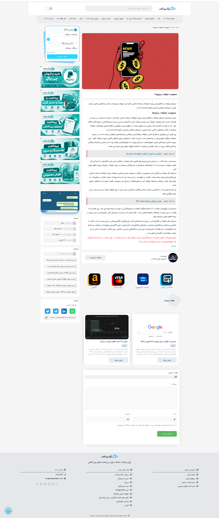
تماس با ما (50, 18)
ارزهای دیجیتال (149, 18)
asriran (173, 246)
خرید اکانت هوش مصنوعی (186, 486)
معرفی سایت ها (93, 18)
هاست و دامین (106, 18)
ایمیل (126, 414)
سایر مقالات (62, 18)
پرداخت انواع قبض (123, 501)
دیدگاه (174, 384)
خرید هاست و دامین (188, 482)
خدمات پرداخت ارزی (135, 18)
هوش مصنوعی (118, 18)
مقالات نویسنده (95, 257)
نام (174, 414)
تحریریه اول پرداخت (159, 258)
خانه (159, 18)
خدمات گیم (73, 18)
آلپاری (127, 505)
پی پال (126, 482)
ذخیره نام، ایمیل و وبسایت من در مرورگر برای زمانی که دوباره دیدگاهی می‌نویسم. (145, 425)
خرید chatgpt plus (122, 490)
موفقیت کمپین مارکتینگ (121, 494)
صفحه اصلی (191, 474)
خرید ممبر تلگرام (123, 486)
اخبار (81, 18)
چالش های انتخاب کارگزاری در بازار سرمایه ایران (114, 497)
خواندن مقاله (167, 360)
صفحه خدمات (170, 18)
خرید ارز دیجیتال (123, 478)
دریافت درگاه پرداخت (122, 474)
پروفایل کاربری (190, 478)
